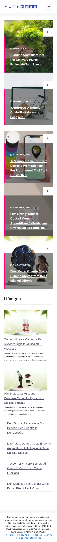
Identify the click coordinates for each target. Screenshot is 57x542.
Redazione (37, 535)
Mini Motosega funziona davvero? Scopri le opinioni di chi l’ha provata (24, 398)
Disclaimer (10, 535)
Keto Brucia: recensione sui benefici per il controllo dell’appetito (25, 428)
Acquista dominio (33, 538)
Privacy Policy (23, 535)
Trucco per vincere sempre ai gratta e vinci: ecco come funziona (26, 468)
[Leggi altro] (48, 32)
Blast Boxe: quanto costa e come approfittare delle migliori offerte (28, 275)
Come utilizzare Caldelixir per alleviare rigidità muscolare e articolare (23, 344)
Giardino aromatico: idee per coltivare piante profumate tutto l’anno (27, 59)
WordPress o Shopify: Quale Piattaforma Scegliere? (25, 112)
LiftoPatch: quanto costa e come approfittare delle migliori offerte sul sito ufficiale (29, 448)
